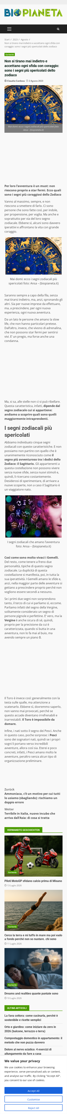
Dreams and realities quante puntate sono (33, 968)
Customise (33, 1099)
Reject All (33, 1108)
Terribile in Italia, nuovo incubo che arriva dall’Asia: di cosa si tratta (29, 813)
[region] (33, 1085)
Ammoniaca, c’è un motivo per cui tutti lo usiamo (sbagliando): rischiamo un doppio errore (32, 795)
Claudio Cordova (16, 80)
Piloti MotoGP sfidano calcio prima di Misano (33, 856)
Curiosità (10, 54)
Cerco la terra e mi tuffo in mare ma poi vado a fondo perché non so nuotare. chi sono (33, 910)
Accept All (33, 1091)
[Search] (58, 29)
